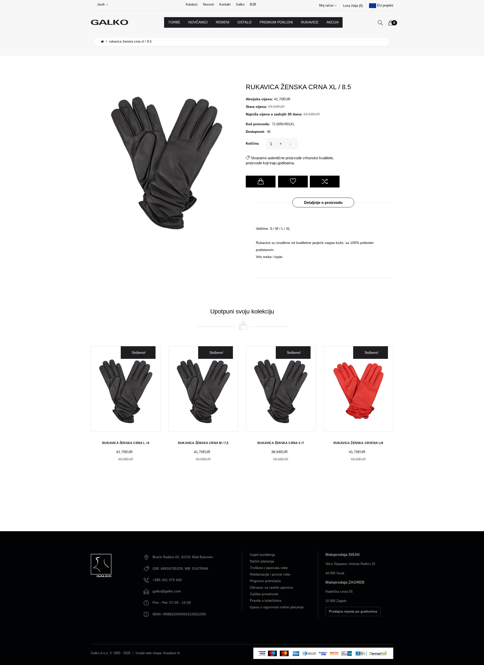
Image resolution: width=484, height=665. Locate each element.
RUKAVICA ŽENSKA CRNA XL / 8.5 (130, 41)
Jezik (101, 4)
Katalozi (192, 4)
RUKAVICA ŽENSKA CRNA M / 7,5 (203, 443)
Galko (240, 4)
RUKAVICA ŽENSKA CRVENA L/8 (358, 443)
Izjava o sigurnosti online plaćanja (277, 607)
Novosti (208, 4)
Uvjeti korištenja (262, 555)
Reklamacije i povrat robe (270, 574)
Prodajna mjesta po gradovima (353, 611)
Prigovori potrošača (265, 581)
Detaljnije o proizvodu (323, 202)
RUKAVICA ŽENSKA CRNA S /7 (280, 443)
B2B (253, 4)
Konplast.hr (171, 653)
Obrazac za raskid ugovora (271, 587)
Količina (252, 143)
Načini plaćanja (262, 561)
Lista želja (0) (353, 6)
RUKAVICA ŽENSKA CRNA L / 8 (125, 443)
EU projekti (385, 5)
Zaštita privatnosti (264, 594)
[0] (390, 23)
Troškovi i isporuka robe (269, 568)
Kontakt (225, 4)
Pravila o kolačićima (265, 600)
